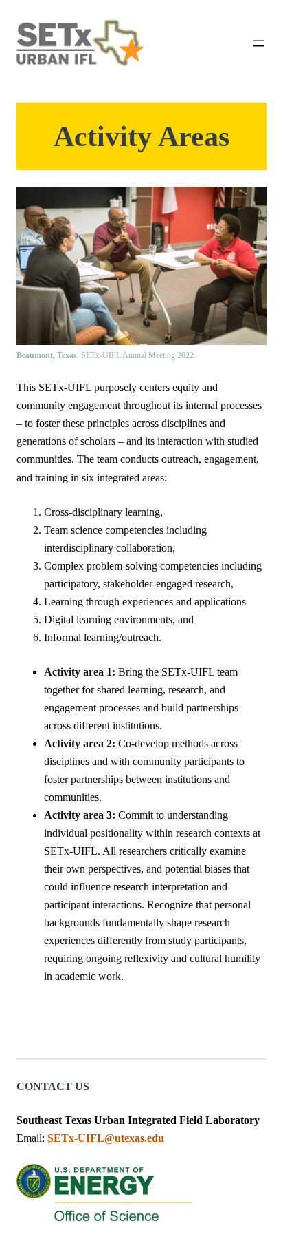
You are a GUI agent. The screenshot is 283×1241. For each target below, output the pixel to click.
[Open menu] (258, 43)
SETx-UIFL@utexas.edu (105, 1138)
